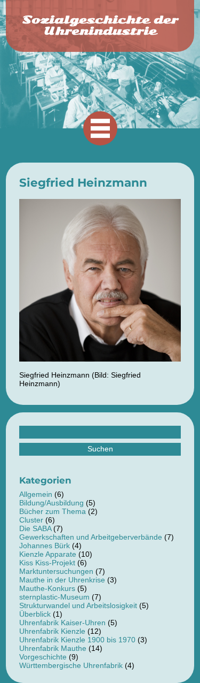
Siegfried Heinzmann (83, 182)
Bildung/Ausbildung (51, 502)
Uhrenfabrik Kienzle (52, 631)
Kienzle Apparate (47, 554)
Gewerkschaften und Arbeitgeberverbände (90, 537)
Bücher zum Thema (52, 511)
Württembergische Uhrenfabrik (71, 665)
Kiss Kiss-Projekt (47, 562)
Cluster (31, 520)
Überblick (35, 614)
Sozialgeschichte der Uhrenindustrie (100, 25)
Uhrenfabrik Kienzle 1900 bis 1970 (77, 639)
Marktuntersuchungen (56, 571)
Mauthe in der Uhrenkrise (62, 579)
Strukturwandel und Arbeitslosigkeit (78, 605)
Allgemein (35, 494)
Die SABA (35, 528)
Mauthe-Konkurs (47, 588)
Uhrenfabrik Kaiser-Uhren (62, 622)
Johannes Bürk (44, 545)
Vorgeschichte (43, 657)
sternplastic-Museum (54, 597)
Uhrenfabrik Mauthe (52, 648)
